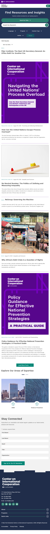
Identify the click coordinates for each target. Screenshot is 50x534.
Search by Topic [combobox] (24, 20)
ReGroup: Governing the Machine (19, 199)
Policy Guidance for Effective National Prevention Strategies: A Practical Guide (23, 342)
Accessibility (4, 526)
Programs (4, 513)
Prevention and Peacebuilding (30, 337)
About (3, 509)
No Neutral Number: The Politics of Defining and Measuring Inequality (22, 184)
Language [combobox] (11, 31)
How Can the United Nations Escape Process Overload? (21, 131)
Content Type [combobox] (36, 31)
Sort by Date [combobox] (6, 44)
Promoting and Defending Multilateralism (32, 126)
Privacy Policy (14, 526)
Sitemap (22, 526)
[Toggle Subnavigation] (47, 509)
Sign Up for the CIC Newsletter (13, 463)
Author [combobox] (19, 35)
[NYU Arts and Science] (11, 1)
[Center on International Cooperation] (5, 6)
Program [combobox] (22, 31)
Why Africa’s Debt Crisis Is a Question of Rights (22, 260)
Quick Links (5, 516)
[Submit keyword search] (46, 25)
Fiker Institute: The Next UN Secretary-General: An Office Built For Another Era (23, 52)
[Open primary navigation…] (47, 6)
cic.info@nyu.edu (9, 500)
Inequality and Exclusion (28, 179)
